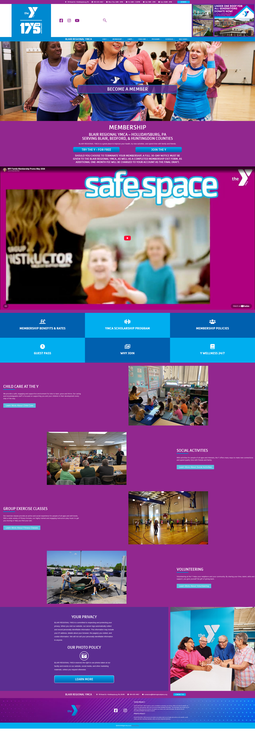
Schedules (169, 39)
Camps (130, 39)
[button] (105, 20)
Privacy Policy (135, 725)
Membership (117, 39)
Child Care (142, 39)
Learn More (42, 325)
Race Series (183, 39)
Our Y (104, 39)
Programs (156, 39)
